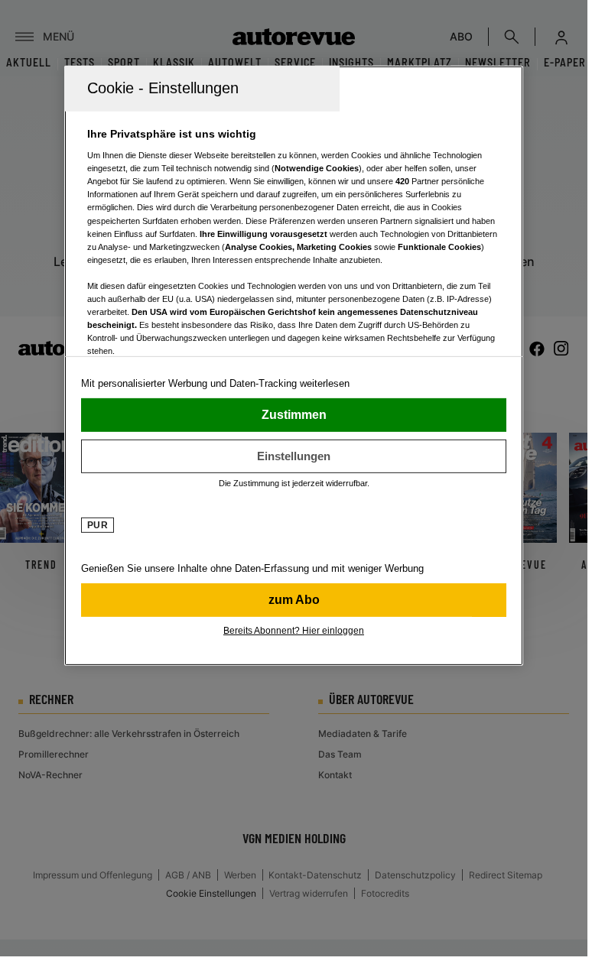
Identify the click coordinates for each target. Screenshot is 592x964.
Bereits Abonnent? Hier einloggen (293, 630)
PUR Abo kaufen (293, 599)
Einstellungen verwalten (293, 455)
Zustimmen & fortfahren (293, 414)
